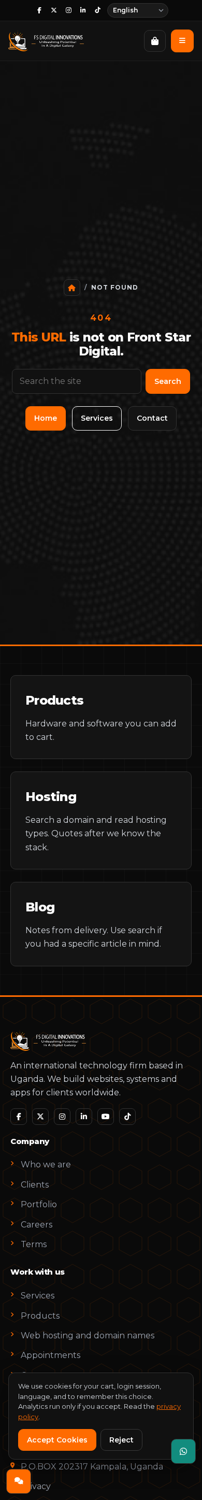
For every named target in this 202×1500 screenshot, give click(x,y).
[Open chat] (18, 1481)
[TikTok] (97, 10)
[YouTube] (105, 1116)
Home (45, 418)
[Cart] (155, 41)
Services (97, 418)
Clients (35, 1185)
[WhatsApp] (183, 1451)
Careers (36, 1225)
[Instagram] (68, 10)
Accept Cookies (57, 1440)
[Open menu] (182, 41)
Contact (152, 418)
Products (40, 1316)
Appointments (50, 1355)
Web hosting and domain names (87, 1335)
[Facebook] (39, 10)
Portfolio (39, 1204)
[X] (54, 10)
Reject (121, 1440)
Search (167, 381)
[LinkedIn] (83, 10)
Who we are (46, 1164)
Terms (34, 1244)
